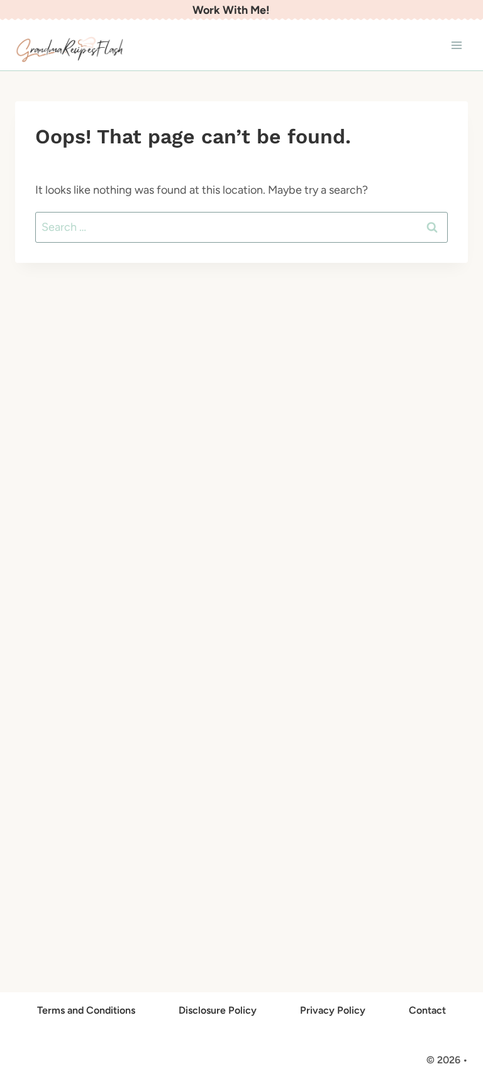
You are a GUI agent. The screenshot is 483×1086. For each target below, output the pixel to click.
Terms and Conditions (86, 1010)
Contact (427, 1010)
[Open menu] (456, 45)
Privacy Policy (332, 1010)
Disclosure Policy (218, 1010)
